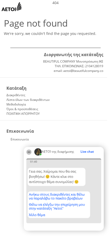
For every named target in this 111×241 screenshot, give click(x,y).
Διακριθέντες (15, 95)
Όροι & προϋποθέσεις (22, 109)
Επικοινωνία (20, 139)
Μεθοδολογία (16, 104)
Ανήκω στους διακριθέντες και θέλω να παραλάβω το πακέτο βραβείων (57, 196)
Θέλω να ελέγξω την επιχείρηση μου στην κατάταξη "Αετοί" (57, 206)
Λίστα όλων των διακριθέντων (28, 99)
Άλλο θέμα (37, 215)
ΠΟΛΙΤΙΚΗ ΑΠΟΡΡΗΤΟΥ (23, 113)
